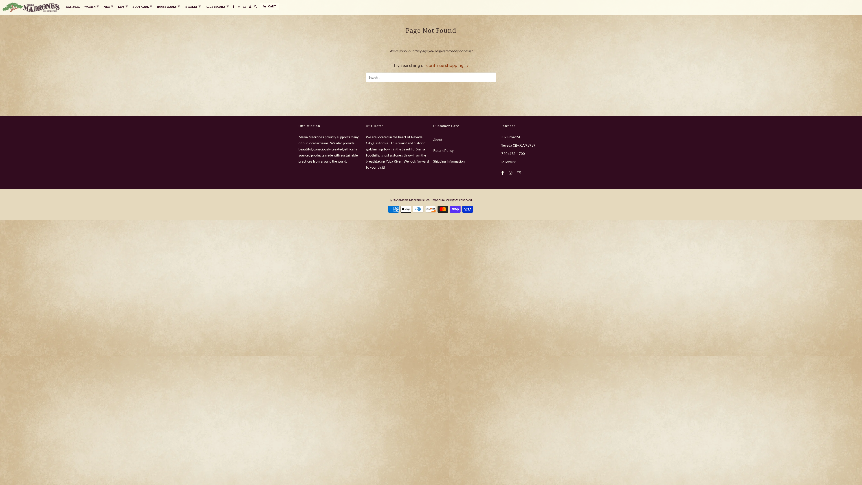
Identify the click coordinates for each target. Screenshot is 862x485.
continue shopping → (447, 65)
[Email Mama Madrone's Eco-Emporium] (519, 172)
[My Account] (250, 7)
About (437, 140)
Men (108, 6)
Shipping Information (449, 161)
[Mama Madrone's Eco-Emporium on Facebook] (503, 172)
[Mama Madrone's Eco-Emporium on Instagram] (511, 172)
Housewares (168, 6)
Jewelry (193, 6)
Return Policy (443, 150)
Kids (123, 6)
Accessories (217, 6)
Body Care (142, 6)
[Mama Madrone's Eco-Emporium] (31, 7)
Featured (73, 6)
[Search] (255, 7)
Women (91, 6)
